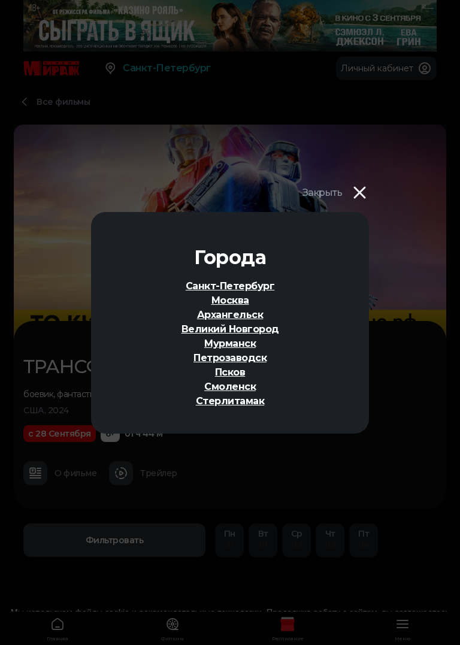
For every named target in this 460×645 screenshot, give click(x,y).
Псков (230, 372)
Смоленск (230, 386)
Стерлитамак (230, 401)
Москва (230, 300)
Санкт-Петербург (230, 286)
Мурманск (230, 343)
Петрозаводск (230, 358)
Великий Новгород (230, 329)
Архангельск (230, 314)
